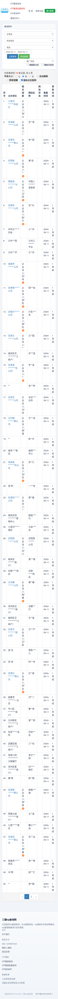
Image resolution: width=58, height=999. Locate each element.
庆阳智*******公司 (13, 162)
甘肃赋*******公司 (13, 123)
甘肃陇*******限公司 (13, 792)
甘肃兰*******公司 (13, 337)
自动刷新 (43, 76)
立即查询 (12, 56)
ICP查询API (15, 13)
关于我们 (6, 934)
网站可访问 (49, 64)
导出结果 (24, 56)
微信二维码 (6, 947)
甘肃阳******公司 (13, 289)
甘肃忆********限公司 (13, 676)
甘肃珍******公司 (13, 499)
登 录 (30, 10)
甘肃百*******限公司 (13, 142)
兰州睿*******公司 (13, 584)
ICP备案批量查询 (17, 8)
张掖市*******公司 (13, 265)
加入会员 (50, 10)
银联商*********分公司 (13, 184)
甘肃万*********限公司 (13, 632)
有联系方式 (34, 64)
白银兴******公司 (13, 313)
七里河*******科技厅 (13, 104)
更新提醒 (13, 80)
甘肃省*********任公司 (13, 368)
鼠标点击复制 (29, 80)
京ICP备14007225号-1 (44, 994)
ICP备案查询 (15, 3)
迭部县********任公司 (13, 465)
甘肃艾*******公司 (13, 399)
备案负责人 (15, 18)
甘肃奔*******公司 (13, 207)
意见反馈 (6, 951)
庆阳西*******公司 (13, 540)
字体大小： (9, 76)
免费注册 (39, 10)
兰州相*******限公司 (13, 421)
